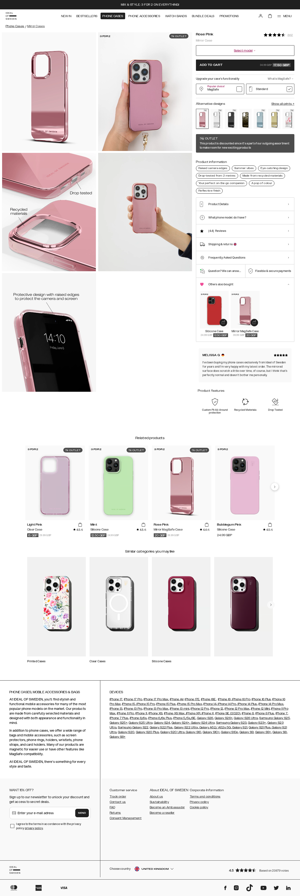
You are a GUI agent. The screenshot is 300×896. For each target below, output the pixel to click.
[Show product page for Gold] (274, 119)
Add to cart (245, 65)
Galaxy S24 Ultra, (202, 722)
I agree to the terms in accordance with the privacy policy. (48, 826)
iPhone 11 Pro (125, 713)
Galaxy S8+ (118, 736)
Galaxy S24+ (180, 722)
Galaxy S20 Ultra (172, 732)
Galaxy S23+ (257, 722)
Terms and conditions (205, 796)
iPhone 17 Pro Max (156, 699)
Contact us (118, 802)
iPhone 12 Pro (200, 708)
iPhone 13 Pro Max (156, 708)
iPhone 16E (208, 699)
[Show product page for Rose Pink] (202, 119)
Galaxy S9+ (263, 732)
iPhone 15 (128, 704)
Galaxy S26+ (223, 718)
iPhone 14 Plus (247, 704)
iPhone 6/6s (138, 718)
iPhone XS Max (174, 713)
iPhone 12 (216, 708)
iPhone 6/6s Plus (160, 718)
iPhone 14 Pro (226, 704)
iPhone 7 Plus (119, 718)
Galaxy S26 (205, 718)
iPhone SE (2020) (227, 713)
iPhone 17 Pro (133, 699)
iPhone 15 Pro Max (189, 704)
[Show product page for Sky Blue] (260, 119)
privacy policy (34, 828)
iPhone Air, (177, 699)
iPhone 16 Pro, (241, 699)
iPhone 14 (209, 704)
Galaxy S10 (193, 732)
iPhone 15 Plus (166, 704)
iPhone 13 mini (179, 708)
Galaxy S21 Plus (259, 727)
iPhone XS (156, 713)
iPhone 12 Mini (260, 708)
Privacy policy (199, 802)
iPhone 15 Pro (145, 704)
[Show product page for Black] (231, 119)
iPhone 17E (192, 699)
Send (82, 813)
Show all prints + (282, 103)
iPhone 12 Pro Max (237, 708)
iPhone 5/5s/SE (184, 718)
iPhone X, (208, 713)
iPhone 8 (248, 713)
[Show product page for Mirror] (216, 119)
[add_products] (223, 322)
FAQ (112, 807)
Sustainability (159, 802)
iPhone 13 (116, 708)
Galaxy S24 (162, 722)
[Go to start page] (11, 16)
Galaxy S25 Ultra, (141, 722)
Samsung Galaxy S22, (133, 727)
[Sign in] (260, 16)
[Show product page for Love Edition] (288, 119)
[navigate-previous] (274, 486)
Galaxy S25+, (119, 722)
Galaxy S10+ (211, 732)
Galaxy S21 (239, 727)
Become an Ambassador (167, 807)
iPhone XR (192, 713)
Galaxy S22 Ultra (186, 727)
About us (156, 796)
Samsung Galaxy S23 (231, 722)
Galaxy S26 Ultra (246, 718)
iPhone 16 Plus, (262, 699)
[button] (260, 870)
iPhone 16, (224, 699)
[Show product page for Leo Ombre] (245, 119)
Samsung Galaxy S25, (274, 718)
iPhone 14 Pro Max (271, 704)
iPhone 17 (116, 699)
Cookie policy (199, 807)
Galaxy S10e (229, 732)
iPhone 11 (141, 713)
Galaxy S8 (280, 732)
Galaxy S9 (247, 732)
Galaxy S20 (126, 732)
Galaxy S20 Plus (147, 732)
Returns (115, 812)
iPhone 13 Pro (133, 708)
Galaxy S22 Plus (161, 727)
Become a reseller (162, 812)
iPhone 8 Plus (264, 713)
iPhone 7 (282, 713)
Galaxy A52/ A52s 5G (215, 727)
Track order (118, 796)
